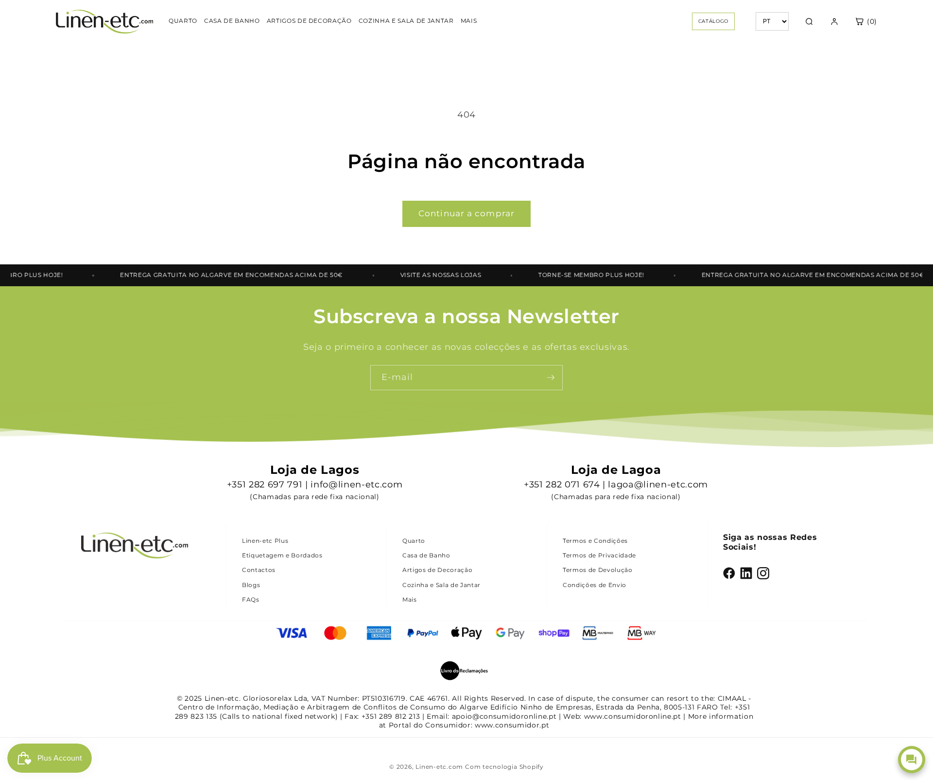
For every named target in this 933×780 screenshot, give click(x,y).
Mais (409, 599)
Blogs (251, 585)
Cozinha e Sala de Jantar (441, 585)
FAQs (250, 599)
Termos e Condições (595, 540)
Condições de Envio (594, 585)
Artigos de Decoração (437, 569)
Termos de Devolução (598, 569)
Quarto (413, 540)
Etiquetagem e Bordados (282, 555)
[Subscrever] (550, 377)
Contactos (259, 569)
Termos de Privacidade (599, 555)
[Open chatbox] (911, 759)
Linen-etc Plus (265, 540)
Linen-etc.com (439, 766)
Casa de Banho (426, 555)
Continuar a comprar (466, 213)
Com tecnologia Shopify (504, 766)
